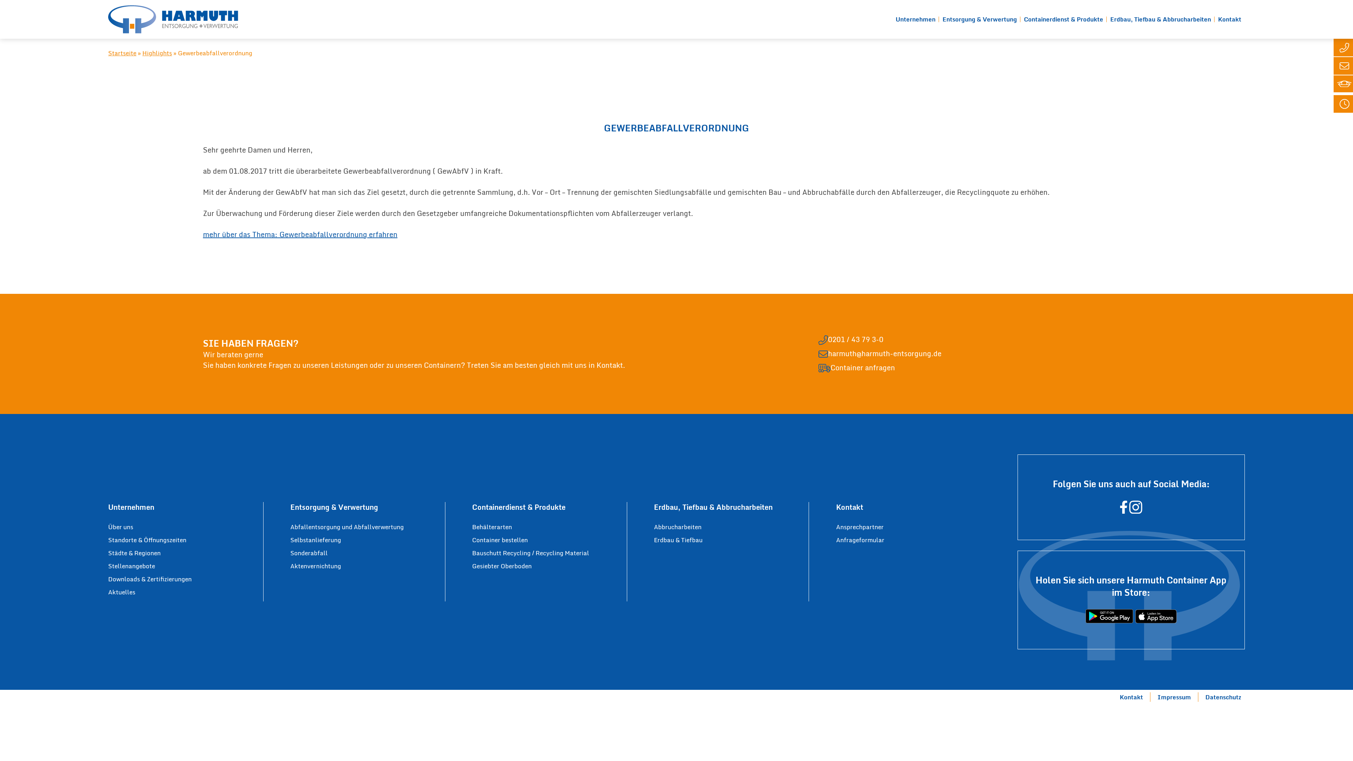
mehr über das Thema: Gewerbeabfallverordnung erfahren (300, 234)
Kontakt (1229, 19)
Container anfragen (862, 368)
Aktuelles (121, 592)
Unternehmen (915, 19)
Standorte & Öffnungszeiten (147, 540)
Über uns (120, 527)
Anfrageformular (860, 540)
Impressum (1174, 697)
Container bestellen (500, 540)
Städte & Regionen (134, 553)
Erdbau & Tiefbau (678, 540)
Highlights (157, 53)
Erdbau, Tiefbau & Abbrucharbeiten (1160, 19)
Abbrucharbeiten (678, 527)
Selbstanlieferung (315, 540)
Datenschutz (1223, 697)
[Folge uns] (1123, 510)
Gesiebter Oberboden (502, 566)
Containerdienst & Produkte (1063, 19)
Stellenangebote (131, 566)
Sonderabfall (309, 553)
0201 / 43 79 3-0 (855, 339)
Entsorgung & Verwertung (980, 19)
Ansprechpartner (860, 527)
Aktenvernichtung (315, 566)
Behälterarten (492, 527)
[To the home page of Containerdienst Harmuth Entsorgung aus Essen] (173, 19)
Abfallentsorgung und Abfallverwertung (347, 527)
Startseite (122, 53)
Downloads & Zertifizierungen (150, 579)
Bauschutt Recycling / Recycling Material (530, 553)
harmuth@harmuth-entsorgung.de (884, 353)
